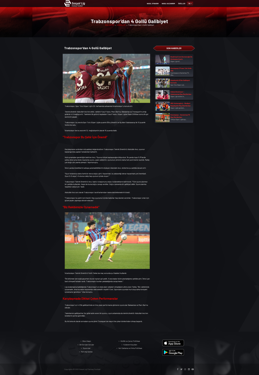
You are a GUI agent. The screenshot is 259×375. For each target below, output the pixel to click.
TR (189, 3)
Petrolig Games (87, 352)
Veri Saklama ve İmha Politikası (130, 348)
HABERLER (121, 25)
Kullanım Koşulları (130, 344)
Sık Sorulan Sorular (86, 344)
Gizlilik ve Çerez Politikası (130, 341)
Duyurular (87, 348)
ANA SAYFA (109, 25)
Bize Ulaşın (86, 341)
